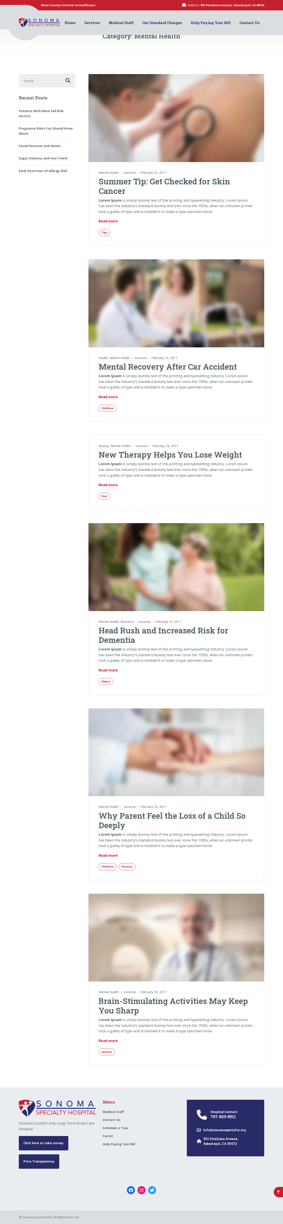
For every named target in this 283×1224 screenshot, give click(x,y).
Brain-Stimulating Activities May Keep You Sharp (173, 1006)
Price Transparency (38, 1161)
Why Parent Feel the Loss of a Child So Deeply (172, 820)
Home (70, 22)
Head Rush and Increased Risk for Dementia (163, 635)
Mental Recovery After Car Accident (168, 366)
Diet (104, 496)
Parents (127, 866)
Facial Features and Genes (40, 146)
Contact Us (249, 22)
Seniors (106, 1052)
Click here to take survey (43, 1143)
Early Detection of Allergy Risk (43, 171)
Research (127, 622)
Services (92, 22)
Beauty (104, 446)
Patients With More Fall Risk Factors (41, 113)
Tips (104, 232)
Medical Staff (121, 22)
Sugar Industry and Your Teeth (43, 158)
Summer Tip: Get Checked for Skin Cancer (164, 186)
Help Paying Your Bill (211, 22)
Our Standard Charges (162, 22)
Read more (108, 221)
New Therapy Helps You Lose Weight (170, 454)
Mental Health (109, 172)
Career (108, 1136)
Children (107, 408)
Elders (105, 681)
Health (103, 358)
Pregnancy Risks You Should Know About (46, 130)
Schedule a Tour (115, 1128)
